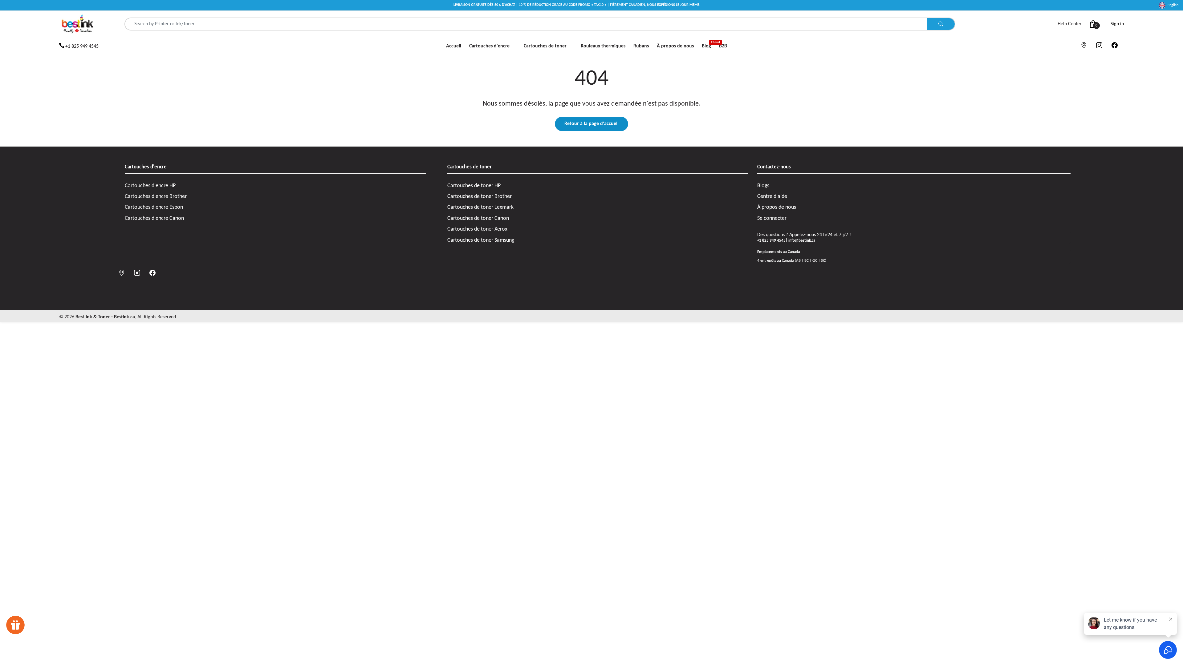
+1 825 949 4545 (81, 46)
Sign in (1117, 24)
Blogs (763, 186)
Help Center (1070, 24)
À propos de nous (776, 207)
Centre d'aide (772, 197)
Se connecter (772, 218)
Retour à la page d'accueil (591, 123)
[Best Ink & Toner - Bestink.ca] (77, 24)
